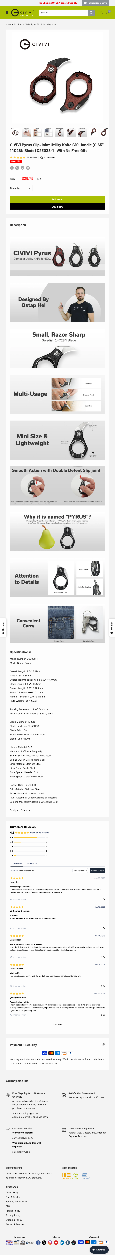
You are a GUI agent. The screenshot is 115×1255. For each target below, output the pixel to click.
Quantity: (15, 188)
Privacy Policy (13, 1215)
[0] (107, 12)
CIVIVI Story (12, 1192)
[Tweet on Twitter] (23, 168)
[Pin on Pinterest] (17, 168)
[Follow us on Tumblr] (67, 1242)
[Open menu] (7, 12)
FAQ (8, 1206)
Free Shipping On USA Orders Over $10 (57, 3)
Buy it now (57, 206)
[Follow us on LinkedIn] (62, 1242)
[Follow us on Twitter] (44, 1242)
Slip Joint (18, 24)
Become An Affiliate (16, 1201)
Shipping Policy (14, 1219)
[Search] (91, 13)
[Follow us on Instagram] (50, 1242)
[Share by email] (28, 168)
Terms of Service (15, 1224)
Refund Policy (13, 1210)
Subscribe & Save (98, 3)
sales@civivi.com (21, 1151)
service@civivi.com (22, 1137)
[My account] (101, 12)
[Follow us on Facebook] (38, 1242)
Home (8, 24)
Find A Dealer (13, 1197)
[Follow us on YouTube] (56, 1242)
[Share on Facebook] (12, 168)
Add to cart (57, 199)
